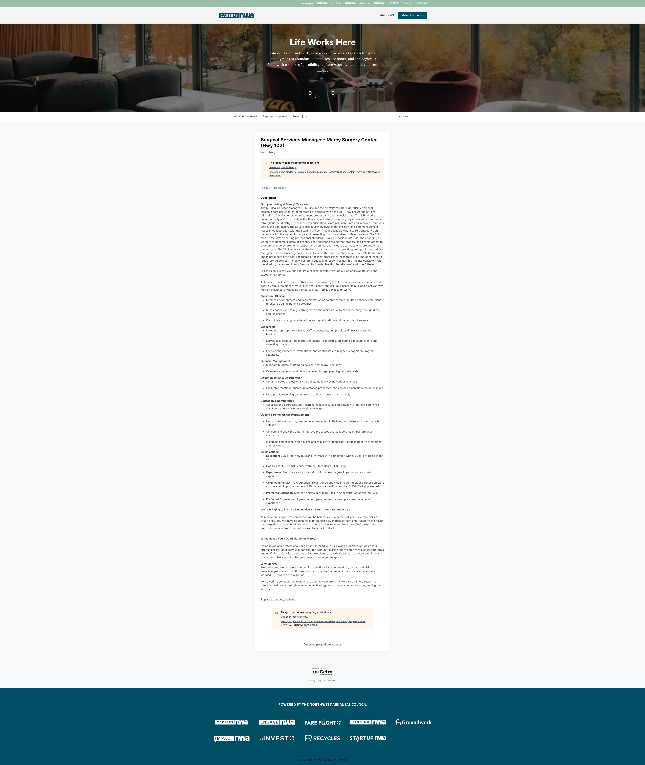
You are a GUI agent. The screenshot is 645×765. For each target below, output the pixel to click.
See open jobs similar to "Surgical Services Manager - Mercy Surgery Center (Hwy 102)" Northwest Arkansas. (324, 173)
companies (275, 116)
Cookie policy (330, 680)
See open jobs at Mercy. (282, 167)
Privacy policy (314, 680)
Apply (278, 599)
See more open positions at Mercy (322, 644)
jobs (300, 116)
